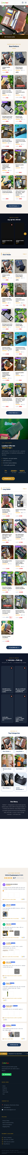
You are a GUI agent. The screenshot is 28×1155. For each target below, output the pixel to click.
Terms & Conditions (7, 1124)
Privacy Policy (5, 1120)
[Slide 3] (15, 33)
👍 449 (4, 1019)
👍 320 (4, 977)
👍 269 (23, 937)
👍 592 (23, 956)
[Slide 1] (12, 33)
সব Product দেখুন (7, 478)
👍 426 (23, 918)
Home (3, 1086)
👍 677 (4, 1000)
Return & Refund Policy (8, 1122)
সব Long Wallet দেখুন (13, 647)
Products (4, 1088)
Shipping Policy (6, 1126)
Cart (3, 1094)
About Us (4, 1090)
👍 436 (23, 1038)
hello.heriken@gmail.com (10, 1109)
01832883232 (7, 1107)
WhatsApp (7, 1074)
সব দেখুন (24, 254)
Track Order (5, 1092)
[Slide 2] (14, 33)
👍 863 (23, 899)
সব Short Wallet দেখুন (13, 412)
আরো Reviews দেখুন (14, 1044)
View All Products (13, 206)
